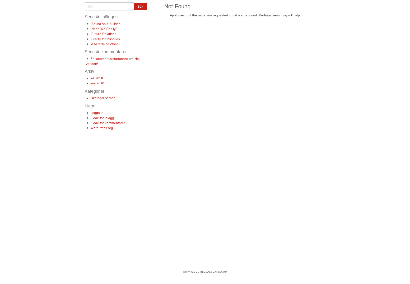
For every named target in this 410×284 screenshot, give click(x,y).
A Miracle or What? (105, 44)
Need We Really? (104, 29)
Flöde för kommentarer (107, 123)
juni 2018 (97, 83)
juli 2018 (96, 78)
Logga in (96, 113)
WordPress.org (101, 128)
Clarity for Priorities (105, 39)
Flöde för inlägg (102, 118)
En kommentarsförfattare (109, 59)
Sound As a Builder (105, 24)
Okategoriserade (103, 98)
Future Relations (103, 34)
